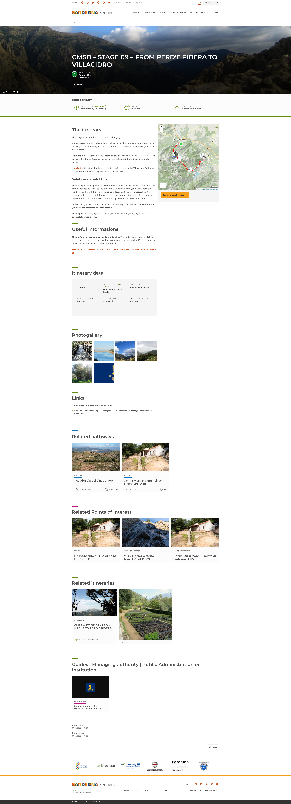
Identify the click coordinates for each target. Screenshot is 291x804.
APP (140, 3)
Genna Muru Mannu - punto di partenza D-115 (194, 557)
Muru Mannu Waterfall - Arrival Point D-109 (140, 557)
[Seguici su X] (93, 2)
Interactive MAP (199, 12)
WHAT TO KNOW (178, 12)
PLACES (163, 12)
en (200, 2)
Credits (179, 791)
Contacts (117, 3)
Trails (135, 12)
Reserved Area (131, 791)
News (215, 12)
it (196, 2)
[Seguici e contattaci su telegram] (98, 2)
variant (78, 168)
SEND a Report (128, 3)
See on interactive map (173, 195)
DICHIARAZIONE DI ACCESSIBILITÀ (203, 791)
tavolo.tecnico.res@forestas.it (82, 792)
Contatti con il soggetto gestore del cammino (94, 405)
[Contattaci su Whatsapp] (103, 2)
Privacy (165, 791)
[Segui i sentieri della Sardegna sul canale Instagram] (87, 2)
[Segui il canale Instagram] (212, 784)
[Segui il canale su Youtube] (109, 2)
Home (74, 23)
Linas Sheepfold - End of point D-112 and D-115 (95, 557)
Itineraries (149, 12)
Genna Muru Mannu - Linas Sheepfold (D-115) (143, 482)
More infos (83, 77)
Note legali (150, 791)
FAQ (136, 3)
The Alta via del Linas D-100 (93, 480)
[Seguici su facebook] (82, 2)
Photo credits (11, 92)
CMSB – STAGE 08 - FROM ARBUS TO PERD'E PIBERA (93, 627)
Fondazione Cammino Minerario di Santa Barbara (88, 707)
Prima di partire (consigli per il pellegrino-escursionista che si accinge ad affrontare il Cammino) (113, 412)
